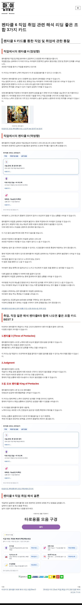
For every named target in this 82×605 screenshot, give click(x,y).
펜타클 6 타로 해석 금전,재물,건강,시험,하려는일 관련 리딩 (24, 308)
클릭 (41, 527)
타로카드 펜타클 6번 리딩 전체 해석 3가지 (17, 489)
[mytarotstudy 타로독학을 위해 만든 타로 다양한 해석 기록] (8, 8)
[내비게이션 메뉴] (77, 8)
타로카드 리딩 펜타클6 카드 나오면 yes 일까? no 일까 (22, 129)
